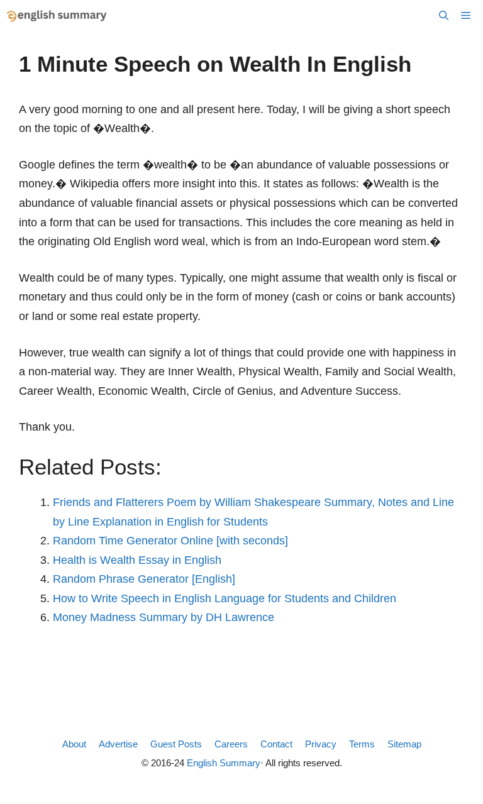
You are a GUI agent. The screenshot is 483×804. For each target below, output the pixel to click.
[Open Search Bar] (444, 15)
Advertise (118, 744)
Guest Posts (176, 744)
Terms (362, 744)
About (74, 744)
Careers (231, 744)
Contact (276, 744)
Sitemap (404, 744)
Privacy (320, 744)
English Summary (223, 762)
